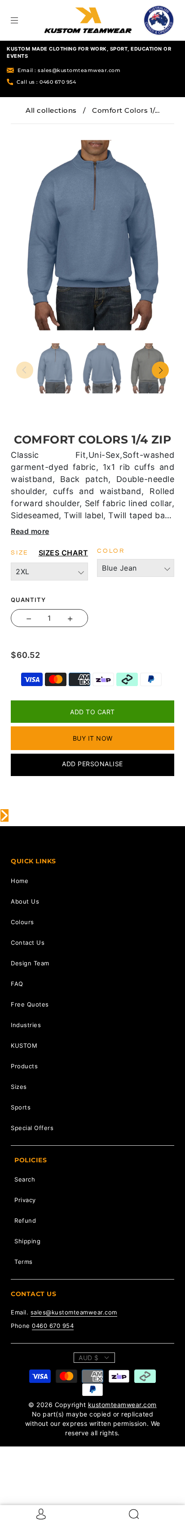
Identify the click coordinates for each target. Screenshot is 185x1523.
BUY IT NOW (93, 738)
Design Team (30, 963)
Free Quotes (30, 1004)
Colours (22, 922)
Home (19, 880)
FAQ (17, 983)
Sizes (19, 1086)
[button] (31, 130)
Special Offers (32, 1127)
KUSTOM (24, 1045)
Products (24, 1066)
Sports (21, 1107)
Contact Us (27, 942)
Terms (23, 1261)
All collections (51, 110)
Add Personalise (92, 764)
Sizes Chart (63, 552)
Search (24, 1179)
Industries (26, 1024)
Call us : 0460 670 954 (46, 82)
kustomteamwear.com (122, 1404)
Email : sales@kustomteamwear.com (69, 70)
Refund (25, 1220)
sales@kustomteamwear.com (74, 1312)
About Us (25, 901)
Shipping (27, 1241)
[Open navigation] (21, 20)
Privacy (25, 1199)
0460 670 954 (53, 1325)
